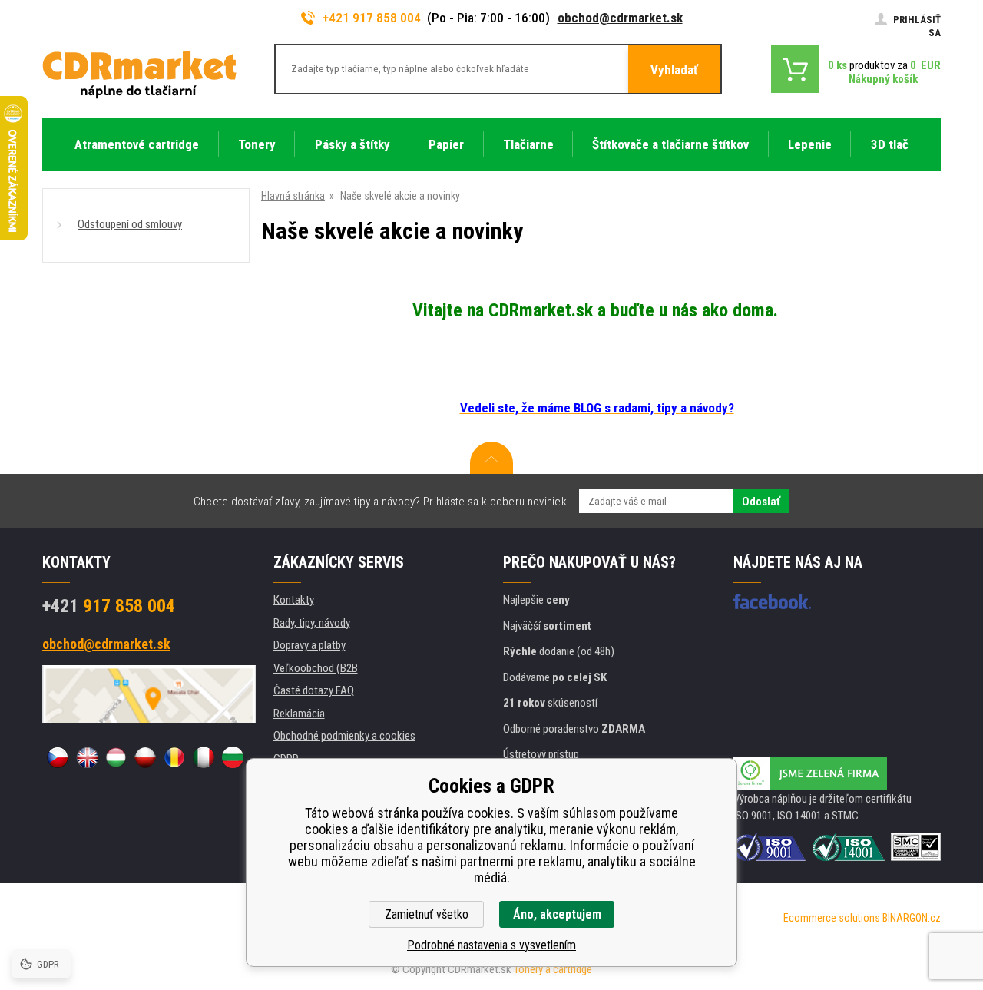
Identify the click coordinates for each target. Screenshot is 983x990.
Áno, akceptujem (557, 914)
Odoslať (761, 501)
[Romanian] (174, 757)
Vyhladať (674, 70)
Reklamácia (299, 713)
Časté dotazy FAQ (313, 690)
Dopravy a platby (309, 645)
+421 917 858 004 (372, 17)
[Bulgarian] (232, 757)
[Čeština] (57, 757)
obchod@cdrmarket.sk (620, 17)
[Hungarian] (116, 757)
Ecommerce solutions (831, 918)
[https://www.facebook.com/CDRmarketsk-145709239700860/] (772, 601)
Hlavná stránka (293, 196)
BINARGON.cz (911, 918)
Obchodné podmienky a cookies (344, 736)
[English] (87, 757)
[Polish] (145, 757)
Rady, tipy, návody (311, 623)
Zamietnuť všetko (426, 914)
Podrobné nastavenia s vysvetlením (491, 945)
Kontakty (293, 600)
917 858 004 (108, 606)
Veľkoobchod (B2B (315, 668)
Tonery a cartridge (553, 969)
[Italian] (203, 757)
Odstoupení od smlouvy (130, 224)
